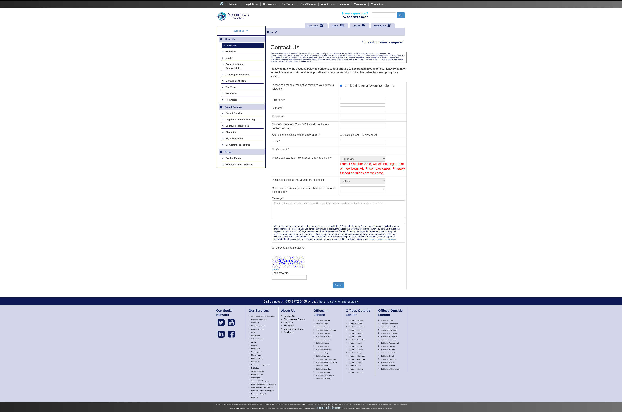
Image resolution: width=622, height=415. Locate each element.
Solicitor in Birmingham (356, 327)
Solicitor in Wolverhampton (391, 369)
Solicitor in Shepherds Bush (326, 362)
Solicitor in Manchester (389, 324)
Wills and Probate (257, 339)
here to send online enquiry (338, 301)
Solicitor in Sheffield (388, 353)
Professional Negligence (260, 365)
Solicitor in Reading (388, 346)
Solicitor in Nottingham (389, 336)
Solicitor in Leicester (355, 369)
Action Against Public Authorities (263, 316)
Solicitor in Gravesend (356, 359)
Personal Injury (256, 358)
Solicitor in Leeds (354, 366)
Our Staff (288, 322)
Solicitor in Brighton (355, 333)
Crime (253, 332)
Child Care (255, 323)
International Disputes (259, 394)
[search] (401, 15)
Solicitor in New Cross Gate (326, 359)
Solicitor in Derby (354, 353)
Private (233, 4)
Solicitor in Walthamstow (325, 375)
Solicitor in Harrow (322, 343)
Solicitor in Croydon (323, 333)
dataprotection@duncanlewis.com (382, 239)
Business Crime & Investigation (262, 391)
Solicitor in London (323, 356)
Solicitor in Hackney (323, 340)
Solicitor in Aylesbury (356, 320)
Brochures (380, 25)
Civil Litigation (256, 352)
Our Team (287, 4)
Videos (356, 25)
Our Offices (306, 4)
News (343, 4)
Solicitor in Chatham (355, 346)
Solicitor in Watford (388, 366)
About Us (326, 4)
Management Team (294, 329)
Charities (254, 397)
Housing (254, 345)
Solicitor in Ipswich (355, 362)
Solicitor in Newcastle (389, 330)
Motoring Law (256, 378)
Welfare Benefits (257, 371)
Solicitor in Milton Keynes (390, 327)
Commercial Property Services (262, 387)
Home (270, 32)
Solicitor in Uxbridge (323, 369)
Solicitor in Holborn (323, 346)
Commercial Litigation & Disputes (263, 384)
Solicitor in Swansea (388, 359)
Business (268, 4)
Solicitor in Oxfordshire (389, 340)
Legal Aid (249, 4)
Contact (375, 4)
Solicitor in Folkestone (356, 356)
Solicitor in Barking (323, 320)
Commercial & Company (260, 381)
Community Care (257, 329)
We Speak (289, 326)
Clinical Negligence (258, 326)
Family (253, 342)
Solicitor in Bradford (355, 330)
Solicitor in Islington (323, 353)
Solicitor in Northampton (390, 333)
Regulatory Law (257, 374)
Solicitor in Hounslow (323, 349)
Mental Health (256, 355)
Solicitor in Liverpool (355, 372)
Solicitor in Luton (387, 320)
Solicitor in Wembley (323, 379)
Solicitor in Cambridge (356, 340)
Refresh (276, 269)
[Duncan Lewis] (221, 322)
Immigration (255, 348)
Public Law (255, 368)
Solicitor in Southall (323, 366)
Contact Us (289, 316)
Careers (358, 4)
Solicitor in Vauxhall (323, 372)
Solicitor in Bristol (354, 336)
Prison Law (255, 361)
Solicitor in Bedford (355, 324)
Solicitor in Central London (326, 330)
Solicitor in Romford (388, 349)
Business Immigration (259, 319)
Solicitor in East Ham (323, 336)
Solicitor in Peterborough (390, 343)
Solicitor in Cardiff (354, 343)
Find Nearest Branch (294, 319)
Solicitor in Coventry (355, 349)
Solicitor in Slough (387, 356)
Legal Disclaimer (329, 407)
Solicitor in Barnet (322, 324)
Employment (255, 335)
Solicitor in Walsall (387, 362)
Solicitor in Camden (323, 327)
